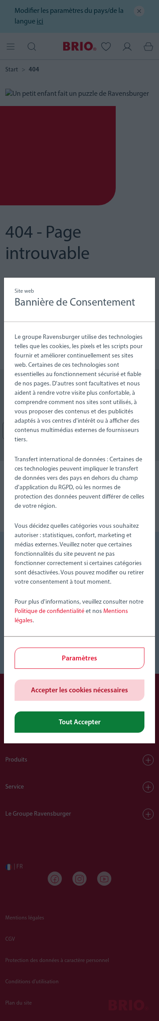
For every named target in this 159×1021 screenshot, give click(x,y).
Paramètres (79, 658)
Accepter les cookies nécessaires (79, 690)
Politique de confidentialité (49, 611)
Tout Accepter (80, 722)
